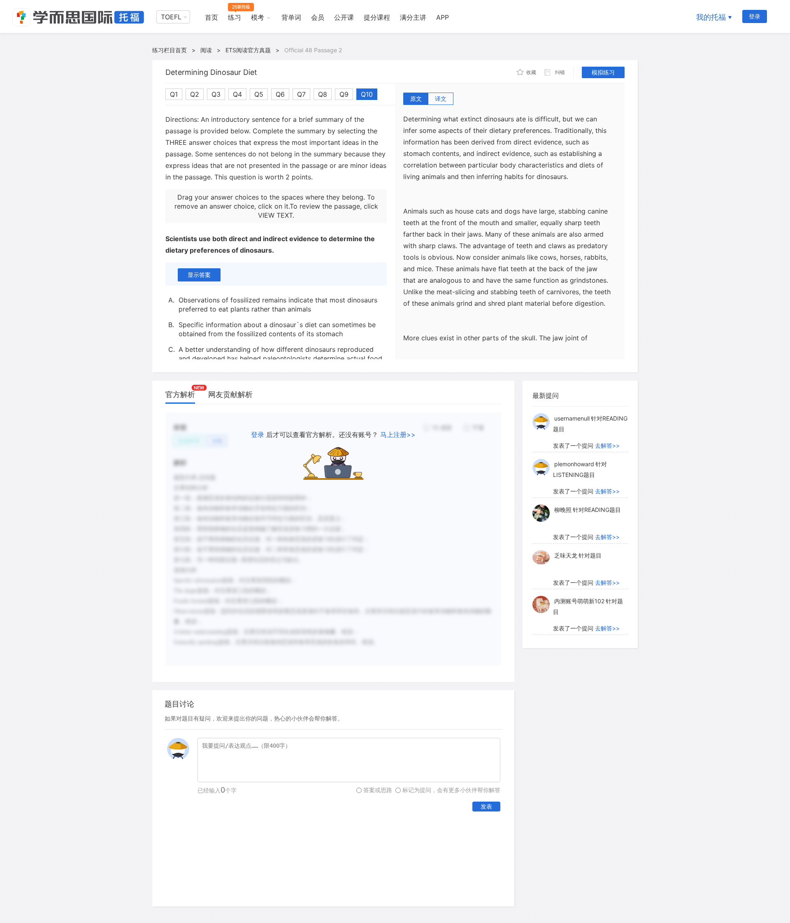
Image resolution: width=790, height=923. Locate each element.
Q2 (194, 94)
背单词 (291, 17)
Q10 (367, 94)
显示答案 (199, 274)
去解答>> (607, 445)
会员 (317, 17)
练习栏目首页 (169, 49)
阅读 (206, 49)
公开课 (344, 17)
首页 (211, 17)
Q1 (174, 94)
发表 (486, 806)
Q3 (216, 94)
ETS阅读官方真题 (248, 49)
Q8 (322, 94)
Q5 (258, 94)
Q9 (344, 94)
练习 (234, 17)
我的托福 (711, 17)
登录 (754, 16)
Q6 (280, 94)
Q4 (237, 94)
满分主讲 (413, 17)
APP (442, 17)
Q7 (301, 94)
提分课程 (377, 17)
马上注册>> (398, 434)
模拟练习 (603, 72)
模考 (257, 17)
